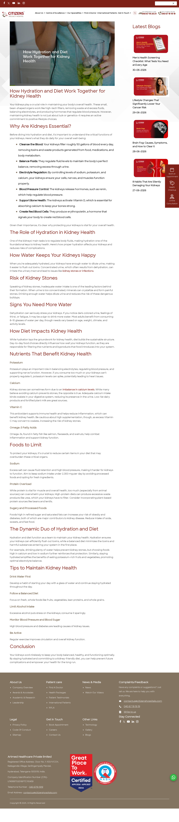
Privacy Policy (20, 725)
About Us (39, 13)
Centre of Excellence (55, 13)
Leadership (18, 702)
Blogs (88, 735)
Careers (53, 730)
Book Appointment (58, 725)
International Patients (107, 13)
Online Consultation (172, 202)
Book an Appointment (172, 175)
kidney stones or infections (77, 270)
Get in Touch (124, 13)
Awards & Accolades (23, 692)
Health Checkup (172, 188)
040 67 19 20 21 (149, 13)
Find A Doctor (56, 687)
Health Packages (57, 692)
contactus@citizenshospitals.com (143, 701)
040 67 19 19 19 (168, 13)
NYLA (51, 707)
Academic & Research (24, 697)
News (88, 687)
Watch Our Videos (94, 692)
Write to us (130, 711)
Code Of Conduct (22, 730)
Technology (91, 725)
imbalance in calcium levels (78, 389)
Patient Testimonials (59, 697)
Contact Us (54, 735)
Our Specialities (74, 13)
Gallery (88, 730)
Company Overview (23, 687)
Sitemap (17, 735)
